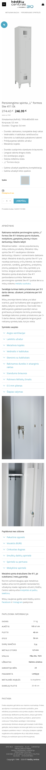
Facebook (6, 602)
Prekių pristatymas (23, 749)
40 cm (35, 632)
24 (36, 668)
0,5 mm (36, 650)
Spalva (4, 180)
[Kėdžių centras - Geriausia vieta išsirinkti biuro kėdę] (22, 4)
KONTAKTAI (19, 747)
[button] (4, 4)
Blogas (16, 756)
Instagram (18, 602)
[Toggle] (4, 333)
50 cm (35, 638)
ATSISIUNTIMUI (27, 756)
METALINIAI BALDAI (12, 12)
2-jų (35, 644)
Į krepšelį (21, 201)
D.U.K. (27, 747)
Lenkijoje (35, 674)
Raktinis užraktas (35, 662)
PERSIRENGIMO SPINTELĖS (31, 12)
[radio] (25, 180)
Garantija (35, 747)
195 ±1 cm (35, 626)
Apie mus (9, 747)
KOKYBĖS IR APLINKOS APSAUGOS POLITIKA (23, 754)
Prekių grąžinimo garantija (23, 750)
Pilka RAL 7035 (35, 656)
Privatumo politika (23, 752)
